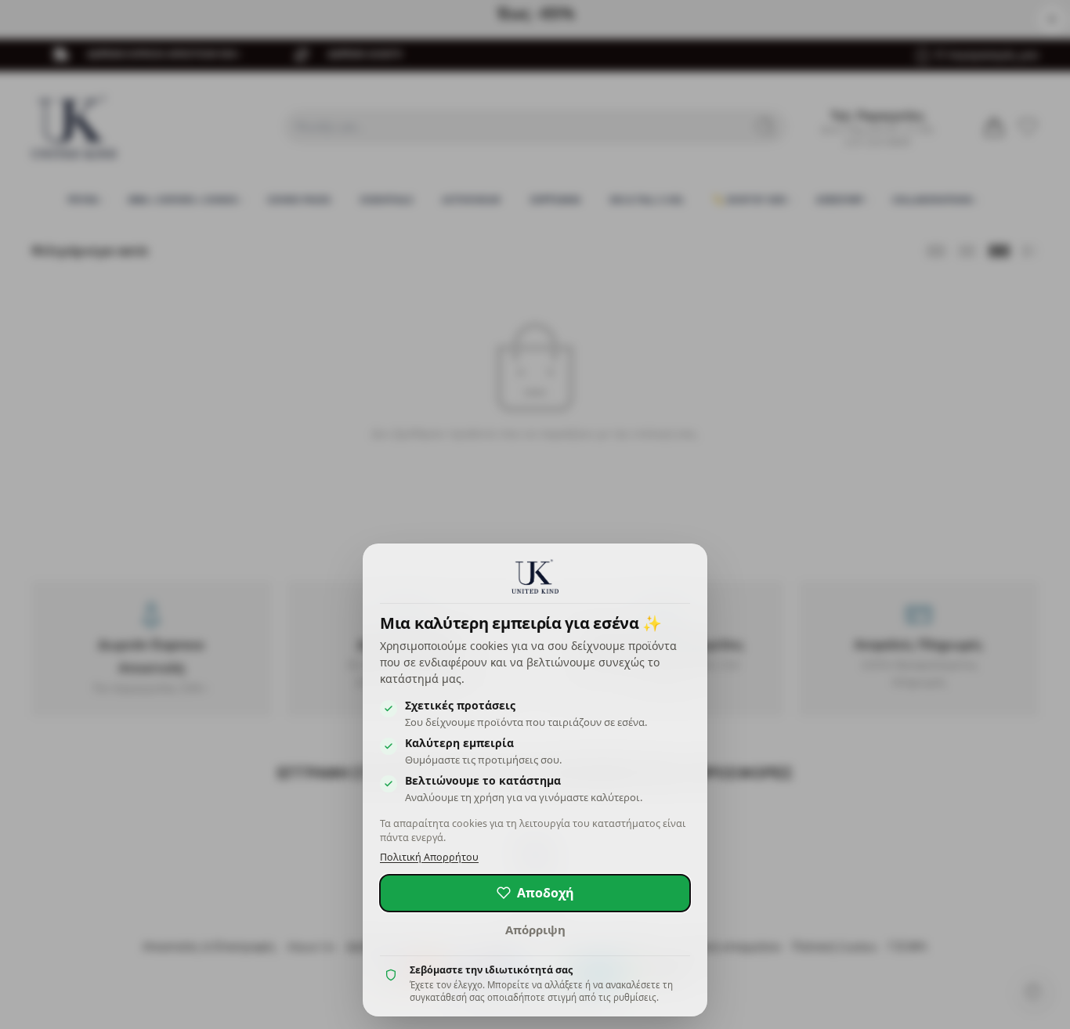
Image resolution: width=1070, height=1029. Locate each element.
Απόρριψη (535, 929)
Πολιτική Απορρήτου (429, 857)
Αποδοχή (545, 892)
